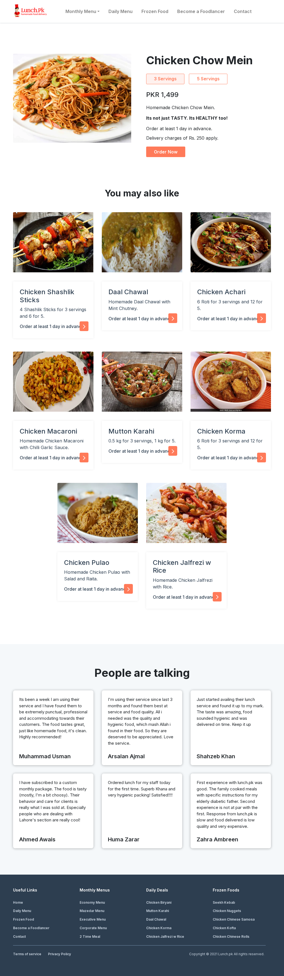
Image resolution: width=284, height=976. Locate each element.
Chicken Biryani (158, 902)
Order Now (166, 152)
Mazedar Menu (92, 911)
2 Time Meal (90, 936)
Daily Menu (120, 11)
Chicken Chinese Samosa (234, 919)
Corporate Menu (93, 928)
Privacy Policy (59, 954)
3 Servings (165, 78)
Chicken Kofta (224, 928)
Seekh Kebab (224, 902)
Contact (243, 11)
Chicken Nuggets (227, 911)
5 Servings (208, 78)
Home (18, 902)
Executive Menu (93, 919)
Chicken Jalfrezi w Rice (165, 936)
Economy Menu (92, 902)
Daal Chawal (156, 919)
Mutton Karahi (157, 911)
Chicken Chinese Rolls (231, 936)
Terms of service (27, 954)
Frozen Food (154, 11)
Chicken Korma (158, 928)
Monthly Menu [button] (80, 11)
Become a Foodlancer (201, 11)
